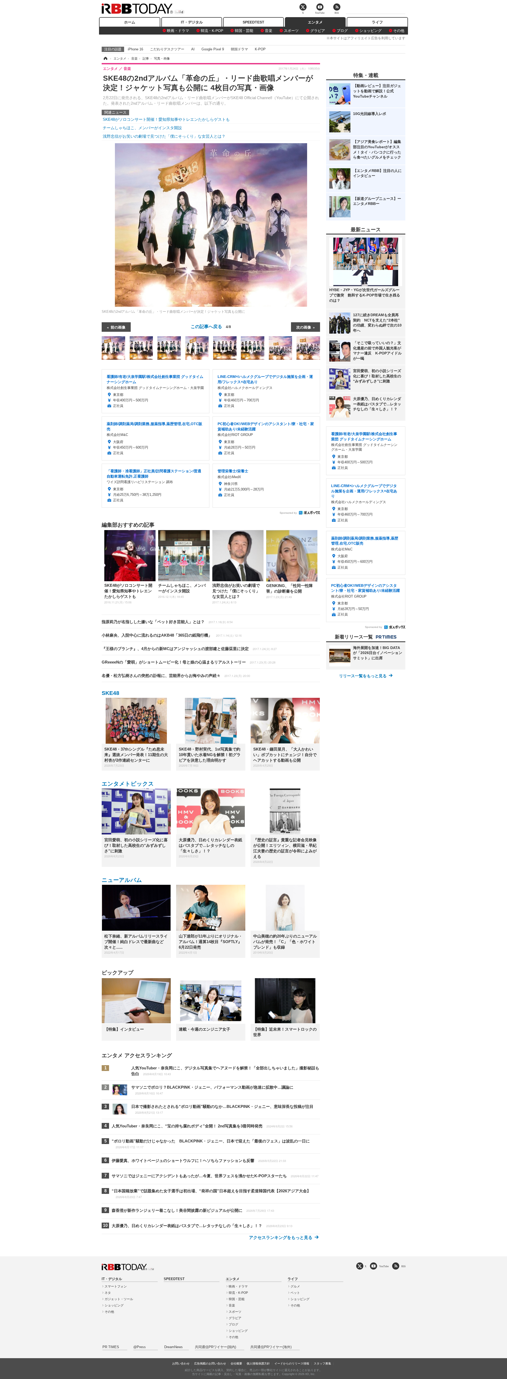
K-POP (260, 49)
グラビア (317, 30)
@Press (139, 1347)
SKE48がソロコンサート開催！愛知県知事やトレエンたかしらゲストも (166, 119)
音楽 (268, 30)
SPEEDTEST (253, 22)
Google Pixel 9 (212, 49)
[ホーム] (105, 58)
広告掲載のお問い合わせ (210, 1363)
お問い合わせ (181, 1363)
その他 (398, 30)
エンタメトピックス (128, 784)
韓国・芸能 (244, 30)
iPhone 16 (135, 49)
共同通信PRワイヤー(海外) (271, 1347)
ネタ (108, 1293)
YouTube (384, 1266)
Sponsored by (288, 512)
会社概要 (236, 1363)
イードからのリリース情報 (291, 1363)
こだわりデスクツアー (167, 49)
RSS (403, 1266)
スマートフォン (116, 1286)
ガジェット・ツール (119, 1299)
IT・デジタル (192, 22)
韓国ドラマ (239, 49)
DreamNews (173, 1347)
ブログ (342, 30)
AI (193, 49)
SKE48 (110, 693)
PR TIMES (110, 1347)
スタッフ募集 (322, 1363)
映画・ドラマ (178, 30)
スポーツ (291, 30)
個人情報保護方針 (258, 1363)
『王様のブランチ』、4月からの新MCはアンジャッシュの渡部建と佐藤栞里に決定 (189, 648)
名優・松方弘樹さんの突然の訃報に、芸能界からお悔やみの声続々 (176, 675)
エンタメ (315, 22)
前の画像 (118, 327)
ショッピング (370, 30)
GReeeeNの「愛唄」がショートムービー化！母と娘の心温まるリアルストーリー (188, 662)
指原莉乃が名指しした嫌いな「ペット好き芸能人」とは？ (167, 621)
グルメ (295, 1286)
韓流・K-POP (212, 30)
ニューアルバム (122, 880)
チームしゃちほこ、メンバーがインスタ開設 (142, 128)
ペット (295, 1293)
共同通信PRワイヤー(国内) (215, 1347)
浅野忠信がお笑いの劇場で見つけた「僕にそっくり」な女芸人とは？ (164, 136)
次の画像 (303, 327)
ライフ (377, 22)
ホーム (129, 22)
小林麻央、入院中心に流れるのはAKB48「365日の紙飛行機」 (172, 635)
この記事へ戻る (211, 326)
